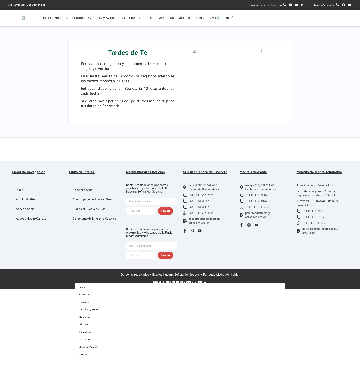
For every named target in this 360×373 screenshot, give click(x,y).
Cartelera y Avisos (102, 18)
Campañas (166, 18)
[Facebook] (291, 5)
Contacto (184, 18)
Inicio (47, 18)
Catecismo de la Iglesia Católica (94, 218)
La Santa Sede (82, 190)
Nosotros (61, 18)
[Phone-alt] (285, 5)
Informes (145, 18)
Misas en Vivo (205, 18)
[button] (146, 18)
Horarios (78, 18)
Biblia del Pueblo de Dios (89, 209)
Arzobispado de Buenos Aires (92, 199)
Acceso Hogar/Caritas (31, 218)
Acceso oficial (25, 209)
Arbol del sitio (25, 199)
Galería (229, 18)
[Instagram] (303, 5)
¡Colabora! (127, 18)
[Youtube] (297, 5)
